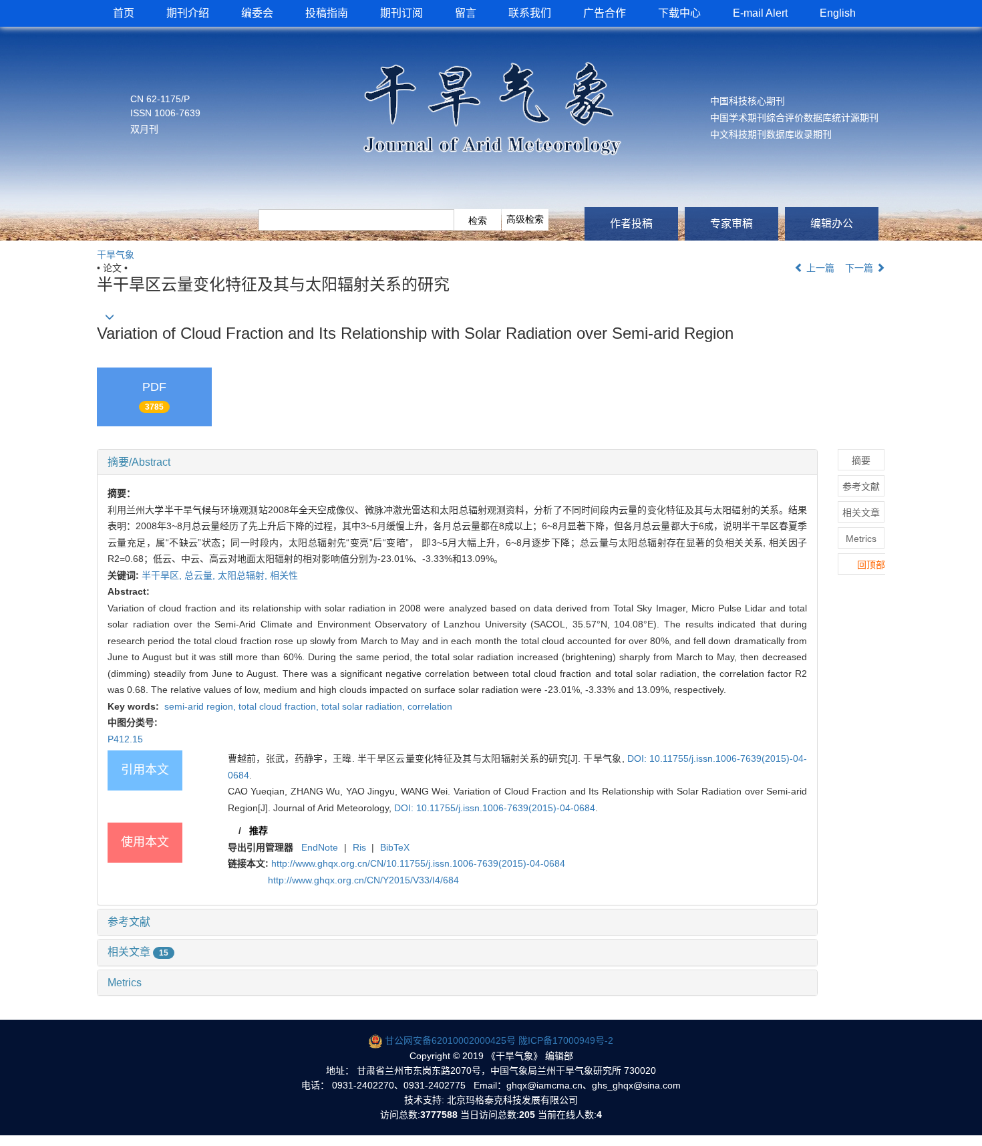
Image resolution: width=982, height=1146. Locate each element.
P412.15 (125, 739)
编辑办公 (831, 223)
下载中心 (679, 13)
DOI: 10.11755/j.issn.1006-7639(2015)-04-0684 (494, 808)
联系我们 (529, 13)
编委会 (257, 13)
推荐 (258, 830)
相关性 (284, 575)
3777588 (439, 1114)
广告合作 (604, 13)
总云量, (201, 575)
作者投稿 (631, 223)
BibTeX (395, 847)
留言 (465, 13)
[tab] (457, 462)
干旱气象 (115, 254)
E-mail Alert (760, 13)
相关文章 (138, 952)
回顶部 (871, 564)
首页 (123, 13)
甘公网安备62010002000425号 (450, 1040)
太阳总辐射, (244, 575)
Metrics (125, 982)
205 (527, 1114)
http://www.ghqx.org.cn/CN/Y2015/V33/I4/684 (363, 880)
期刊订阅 (401, 13)
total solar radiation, (364, 706)
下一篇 (860, 268)
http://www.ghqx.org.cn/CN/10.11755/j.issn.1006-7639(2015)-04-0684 (418, 863)
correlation (429, 706)
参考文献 (129, 921)
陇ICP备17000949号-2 (565, 1040)
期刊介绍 (187, 13)
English (838, 13)
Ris (359, 847)
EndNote (319, 847)
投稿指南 (326, 13)
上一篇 (819, 268)
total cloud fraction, (279, 706)
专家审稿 (731, 223)
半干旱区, (163, 575)
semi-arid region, (200, 706)
